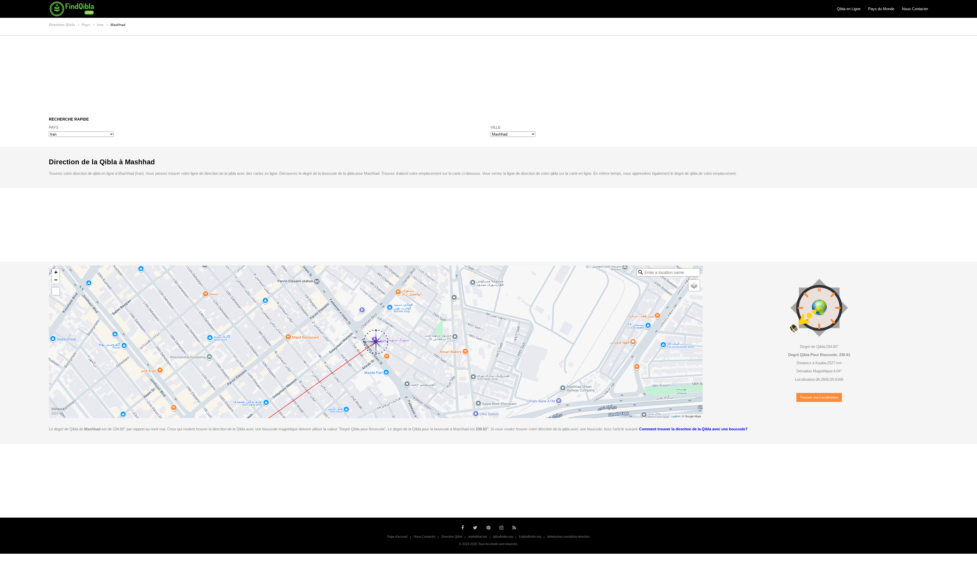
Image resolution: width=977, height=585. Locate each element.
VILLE (496, 127)
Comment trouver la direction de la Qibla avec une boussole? (693, 429)
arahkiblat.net (477, 536)
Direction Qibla (451, 536)
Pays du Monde (881, 9)
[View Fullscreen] (56, 291)
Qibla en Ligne (848, 9)
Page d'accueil (397, 536)
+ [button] (56, 272)
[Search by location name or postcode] (640, 272)
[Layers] (694, 285)
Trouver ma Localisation (819, 397)
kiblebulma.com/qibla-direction (568, 536)
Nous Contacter (915, 9)
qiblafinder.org (503, 536)
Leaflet (675, 416)
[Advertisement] (488, 72)
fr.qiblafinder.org (530, 536)
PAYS (54, 127)
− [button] (56, 280)
